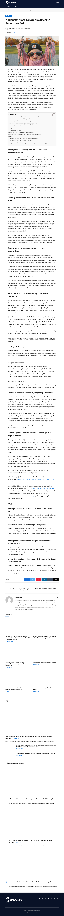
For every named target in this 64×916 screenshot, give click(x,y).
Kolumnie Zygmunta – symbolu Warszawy (42, 488)
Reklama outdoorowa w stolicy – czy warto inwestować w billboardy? (31, 799)
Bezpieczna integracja (16, 130)
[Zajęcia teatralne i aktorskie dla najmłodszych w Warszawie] (18, 678)
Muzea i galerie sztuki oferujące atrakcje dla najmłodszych (25, 134)
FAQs (10, 136)
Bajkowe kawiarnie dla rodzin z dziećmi (44, 662)
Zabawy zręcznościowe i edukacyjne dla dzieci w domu (24, 119)
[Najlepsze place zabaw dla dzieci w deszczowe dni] (32, 51)
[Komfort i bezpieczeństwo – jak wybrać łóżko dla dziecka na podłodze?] (46, 626)
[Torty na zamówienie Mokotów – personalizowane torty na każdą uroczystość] (18, 652)
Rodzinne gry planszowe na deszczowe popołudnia (23, 121)
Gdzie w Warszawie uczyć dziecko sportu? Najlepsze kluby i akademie (31, 840)
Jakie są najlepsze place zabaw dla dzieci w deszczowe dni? (25, 138)
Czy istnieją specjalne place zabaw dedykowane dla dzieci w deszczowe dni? (29, 144)
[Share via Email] (16, 32)
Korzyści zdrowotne (15, 129)
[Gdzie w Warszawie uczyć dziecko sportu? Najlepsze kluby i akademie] (32, 822)
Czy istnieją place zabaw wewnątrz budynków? (22, 140)
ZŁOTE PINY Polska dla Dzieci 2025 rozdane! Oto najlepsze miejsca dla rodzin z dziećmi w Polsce (18, 637)
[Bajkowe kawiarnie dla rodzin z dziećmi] (46, 652)
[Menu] (58, 2)
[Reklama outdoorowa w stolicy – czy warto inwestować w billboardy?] (32, 781)
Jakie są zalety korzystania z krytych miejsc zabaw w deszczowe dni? (27, 142)
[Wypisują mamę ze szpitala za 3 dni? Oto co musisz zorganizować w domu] (10, 755)
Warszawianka (36, 910)
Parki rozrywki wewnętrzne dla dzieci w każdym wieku (23, 125)
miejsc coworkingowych (28, 496)
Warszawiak (12, 28)
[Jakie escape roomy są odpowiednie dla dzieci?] (46, 678)
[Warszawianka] (10, 2)
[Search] (55, 2)
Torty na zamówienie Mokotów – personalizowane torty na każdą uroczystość (15, 663)
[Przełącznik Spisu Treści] (53, 114)
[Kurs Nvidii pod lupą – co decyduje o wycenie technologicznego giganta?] (32, 718)
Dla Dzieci (8, 15)
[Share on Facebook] (14, 32)
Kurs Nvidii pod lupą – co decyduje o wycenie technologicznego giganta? (28, 736)
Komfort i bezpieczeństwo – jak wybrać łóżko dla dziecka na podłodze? (44, 637)
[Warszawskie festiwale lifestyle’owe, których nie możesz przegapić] (32, 864)
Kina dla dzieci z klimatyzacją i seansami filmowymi (23, 123)
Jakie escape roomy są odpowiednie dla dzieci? (44, 688)
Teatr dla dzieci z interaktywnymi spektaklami (21, 132)
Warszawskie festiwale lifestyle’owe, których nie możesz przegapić (30, 882)
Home (8, 6)
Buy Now (14, 6)
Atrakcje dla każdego (16, 127)
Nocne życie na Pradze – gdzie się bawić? (46, 588)
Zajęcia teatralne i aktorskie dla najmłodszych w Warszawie (14, 688)
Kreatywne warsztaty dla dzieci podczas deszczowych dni (24, 117)
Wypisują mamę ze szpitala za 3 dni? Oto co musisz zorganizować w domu (35, 753)
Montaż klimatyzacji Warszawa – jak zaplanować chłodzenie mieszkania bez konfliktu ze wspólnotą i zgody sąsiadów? (36, 745)
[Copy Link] (19, 32)
